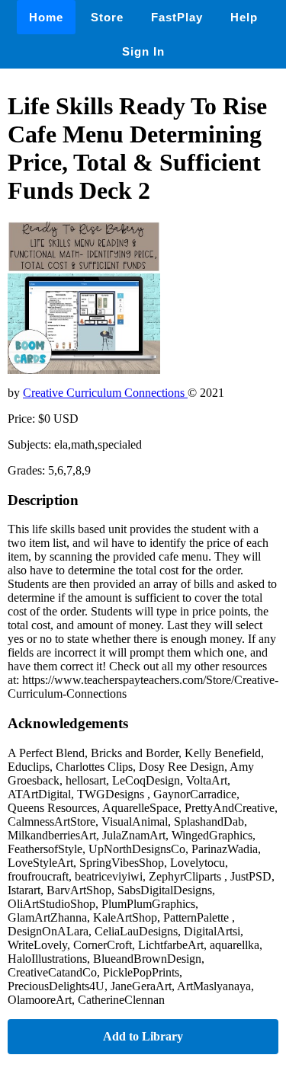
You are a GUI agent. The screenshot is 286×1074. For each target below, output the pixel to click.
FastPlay (177, 17)
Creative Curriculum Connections (105, 392)
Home (46, 17)
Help (244, 17)
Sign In (143, 51)
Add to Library (143, 1036)
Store (107, 17)
